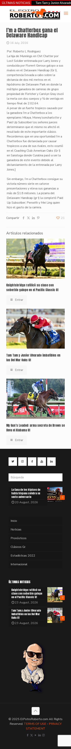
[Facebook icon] (27, 735)
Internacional (19, 564)
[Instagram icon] (43, 735)
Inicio (14, 521)
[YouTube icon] (35, 735)
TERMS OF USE (35, 724)
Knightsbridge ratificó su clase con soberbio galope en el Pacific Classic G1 (32, 287)
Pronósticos (19, 538)
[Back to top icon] (36, 711)
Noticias (16, 529)
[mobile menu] (66, 13)
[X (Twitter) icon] (31, 735)
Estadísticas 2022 (23, 556)
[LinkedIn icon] (39, 735)
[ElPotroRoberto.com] (34, 14)
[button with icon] (13, 461)
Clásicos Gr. (18, 547)
